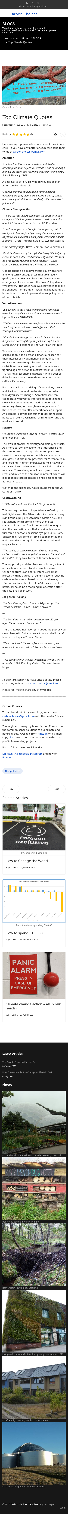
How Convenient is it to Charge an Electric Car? (27, 1074)
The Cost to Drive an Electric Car (19, 1064)
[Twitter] (32, 2)
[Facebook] (27, 2)
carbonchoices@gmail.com (34, 6)
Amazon (43, 733)
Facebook (23, 753)
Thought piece (12, 771)
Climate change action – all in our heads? (33, 1006)
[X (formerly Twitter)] (63, 134)
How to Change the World (27, 860)
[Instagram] (38, 2)
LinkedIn (7, 753)
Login (63, 1507)
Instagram (36, 753)
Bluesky (7, 757)
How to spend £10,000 (24, 933)
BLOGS (20, 124)
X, (16, 753)
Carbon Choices (23, 14)
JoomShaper (48, 1504)
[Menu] (4, 14)
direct (12, 737)
